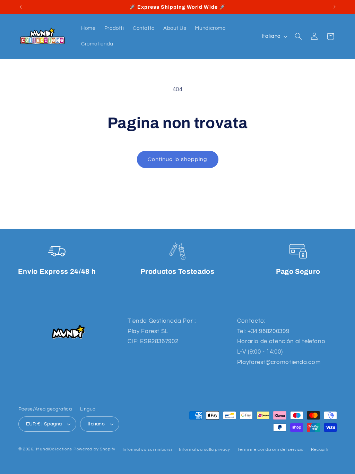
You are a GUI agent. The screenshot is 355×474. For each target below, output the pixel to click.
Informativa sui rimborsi (147, 449)
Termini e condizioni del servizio (270, 449)
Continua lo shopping (177, 159)
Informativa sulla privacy (204, 449)
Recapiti (319, 449)
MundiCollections (54, 449)
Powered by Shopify (94, 449)
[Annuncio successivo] (334, 7)
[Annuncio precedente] (20, 7)
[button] (298, 36)
